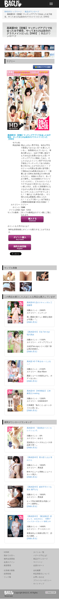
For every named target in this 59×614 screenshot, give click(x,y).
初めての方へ (9, 555)
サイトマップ (38, 583)
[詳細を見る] (32, 322)
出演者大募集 (9, 570)
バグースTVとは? (40, 555)
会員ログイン (9, 562)
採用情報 (7, 573)
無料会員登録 (9, 558)
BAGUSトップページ (13, 11)
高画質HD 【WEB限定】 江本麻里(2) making (39, 392)
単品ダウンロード (32, 11)
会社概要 (37, 570)
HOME (6, 552)
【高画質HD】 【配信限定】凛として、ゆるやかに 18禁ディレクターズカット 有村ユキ (39, 519)
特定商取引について (41, 573)
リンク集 (7, 577)
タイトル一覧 (38, 552)
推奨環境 (7, 565)
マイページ (37, 562)
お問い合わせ (38, 577)
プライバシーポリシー (42, 580)
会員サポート (38, 565)
